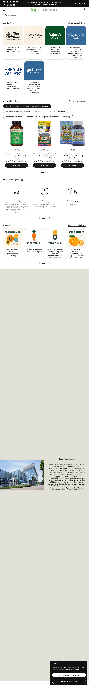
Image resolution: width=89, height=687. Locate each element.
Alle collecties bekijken (77, 23)
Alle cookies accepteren (69, 675)
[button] (83, 10)
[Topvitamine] (44, 9)
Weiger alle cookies (69, 681)
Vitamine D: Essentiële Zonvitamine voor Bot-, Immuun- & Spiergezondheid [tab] (35, 111)
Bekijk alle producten (77, 101)
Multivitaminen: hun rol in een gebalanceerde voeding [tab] (27, 106)
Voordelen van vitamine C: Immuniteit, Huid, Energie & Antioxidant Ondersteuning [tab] (38, 117)
